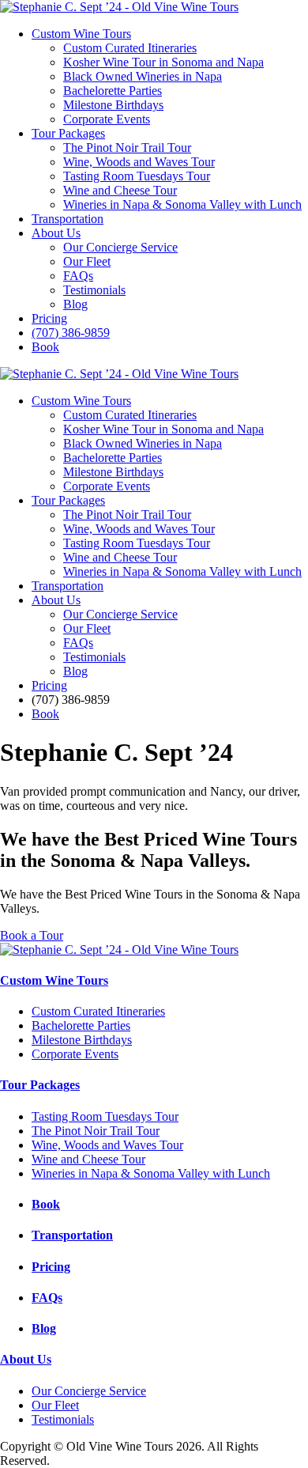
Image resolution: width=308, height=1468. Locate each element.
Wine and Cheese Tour (120, 190)
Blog (75, 304)
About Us (56, 233)
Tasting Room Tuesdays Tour (136, 176)
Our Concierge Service (120, 247)
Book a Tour (31, 935)
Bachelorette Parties (112, 90)
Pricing (49, 318)
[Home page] (119, 6)
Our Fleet (87, 261)
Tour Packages (68, 133)
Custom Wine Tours (81, 33)
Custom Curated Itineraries (130, 48)
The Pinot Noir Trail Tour (127, 147)
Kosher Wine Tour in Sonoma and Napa (163, 62)
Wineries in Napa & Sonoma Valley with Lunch (182, 204)
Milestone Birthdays (113, 105)
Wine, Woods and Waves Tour (139, 161)
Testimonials (94, 290)
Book (45, 347)
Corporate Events (106, 119)
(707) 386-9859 (71, 332)
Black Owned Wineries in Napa (142, 76)
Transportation (67, 218)
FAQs (78, 275)
